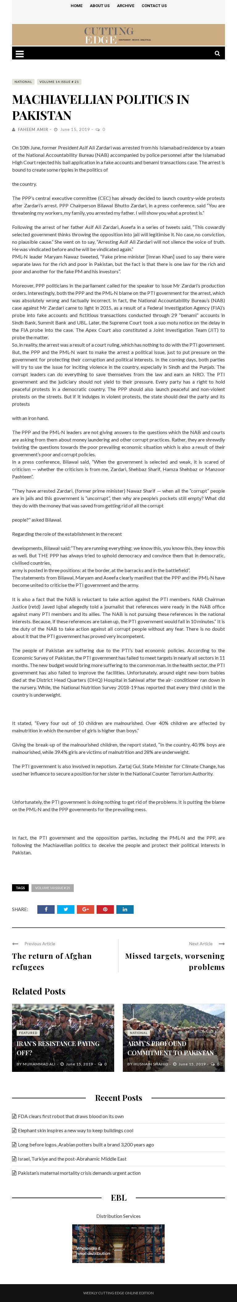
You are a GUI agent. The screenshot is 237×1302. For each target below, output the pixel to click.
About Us (100, 5)
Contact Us (154, 5)
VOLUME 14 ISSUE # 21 (59, 81)
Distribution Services (118, 1216)
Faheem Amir (33, 129)
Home (76, 5)
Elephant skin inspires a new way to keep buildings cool (75, 1130)
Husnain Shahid (151, 1064)
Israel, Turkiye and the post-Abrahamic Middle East (72, 1159)
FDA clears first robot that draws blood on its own (71, 1116)
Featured (28, 1033)
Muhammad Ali (39, 1064)
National (23, 81)
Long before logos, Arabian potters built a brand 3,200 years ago (86, 1144)
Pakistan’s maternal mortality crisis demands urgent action (79, 1173)
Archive (125, 5)
